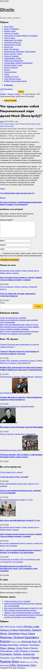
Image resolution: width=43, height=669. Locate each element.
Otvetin (7, 9)
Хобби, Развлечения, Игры (15, 81)
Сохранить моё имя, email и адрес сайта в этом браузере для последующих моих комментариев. (21, 254)
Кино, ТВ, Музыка (11, 49)
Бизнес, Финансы (11, 29)
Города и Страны (11, 33)
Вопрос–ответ (10, 31)
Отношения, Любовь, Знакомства (18, 63)
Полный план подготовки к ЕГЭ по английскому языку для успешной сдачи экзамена (20, 560)
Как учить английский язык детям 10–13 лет (19, 324)
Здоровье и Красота (12, 42)
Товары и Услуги (11, 76)
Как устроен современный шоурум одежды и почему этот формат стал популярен (19, 332)
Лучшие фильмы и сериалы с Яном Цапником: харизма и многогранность (21, 398)
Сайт (2, 249)
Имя (2, 240)
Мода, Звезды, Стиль (13, 54)
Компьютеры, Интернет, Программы (20, 51)
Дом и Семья (9, 38)
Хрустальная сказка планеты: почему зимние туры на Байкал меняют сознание (21, 278)
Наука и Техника (11, 56)
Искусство (8, 47)
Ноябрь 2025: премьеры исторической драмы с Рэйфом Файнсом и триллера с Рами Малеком (21, 361)
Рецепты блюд (10, 72)
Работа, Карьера (11, 67)
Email (3, 245)
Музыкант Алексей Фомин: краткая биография (17, 406)
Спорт (6, 74)
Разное (7, 70)
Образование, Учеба (12, 58)
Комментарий (6, 220)
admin (2, 121)
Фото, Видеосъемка (12, 79)
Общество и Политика (13, 60)
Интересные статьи (12, 45)
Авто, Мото (8, 26)
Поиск (2, 303)
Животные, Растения (13, 40)
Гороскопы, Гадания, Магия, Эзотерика (20, 35)
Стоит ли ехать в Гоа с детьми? (13, 318)
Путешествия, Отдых (13, 65)
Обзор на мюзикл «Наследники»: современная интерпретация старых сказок (21, 455)
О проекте (8, 85)
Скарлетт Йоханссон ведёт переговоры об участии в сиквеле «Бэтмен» (19, 352)
